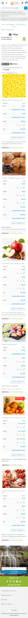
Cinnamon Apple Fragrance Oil (13, 264)
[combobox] (13, 8)
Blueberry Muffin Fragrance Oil (13, 178)
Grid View (14, 64)
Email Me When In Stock (18, 109)
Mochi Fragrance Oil (9, 344)
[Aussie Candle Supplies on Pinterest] (10, 582)
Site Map (14, 610)
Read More (5, 147)
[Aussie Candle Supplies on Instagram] (14, 582)
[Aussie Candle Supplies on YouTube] (17, 582)
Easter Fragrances (7, 39)
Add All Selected (14, 19)
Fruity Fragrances (7, 37)
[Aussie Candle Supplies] (14, 3)
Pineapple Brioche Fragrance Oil (13, 418)
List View (5, 64)
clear (24, 38)
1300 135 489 (15, 585)
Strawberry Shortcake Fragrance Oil (13, 492)
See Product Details (17, 147)
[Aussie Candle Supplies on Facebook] (7, 582)
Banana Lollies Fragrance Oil (12, 100)
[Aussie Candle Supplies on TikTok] (20, 582)
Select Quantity (18, 137)
